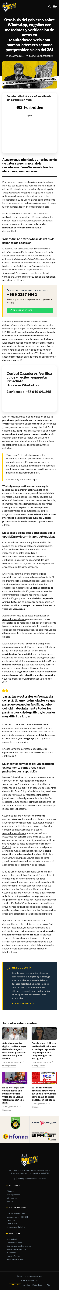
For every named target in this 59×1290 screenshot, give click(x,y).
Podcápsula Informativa (41, 56)
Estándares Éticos (14, 1243)
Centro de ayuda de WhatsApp (21, 479)
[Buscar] (49, 6)
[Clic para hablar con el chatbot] (29, 388)
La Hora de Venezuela (16, 1213)
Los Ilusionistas (13, 1224)
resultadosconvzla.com (14, 619)
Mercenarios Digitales (16, 1227)
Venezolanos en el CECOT (17, 1217)
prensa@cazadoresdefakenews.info (30, 1179)
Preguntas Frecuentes (16, 1259)
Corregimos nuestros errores (19, 1246)
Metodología (12, 1239)
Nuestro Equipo (13, 1256)
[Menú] (55, 6)
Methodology (38, 1285)
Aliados (10, 1201)
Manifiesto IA (12, 1253)
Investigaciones (9, 1066)
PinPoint (6, 847)
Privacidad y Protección (16, 1249)
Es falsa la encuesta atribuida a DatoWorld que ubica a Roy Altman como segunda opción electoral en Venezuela (44, 1093)
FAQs (48, 1285)
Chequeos (6, 1110)
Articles (26, 1285)
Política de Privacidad (29, 1280)
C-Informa (11, 1220)
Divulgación (12, 1198)
